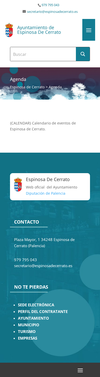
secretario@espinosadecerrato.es (52, 11)
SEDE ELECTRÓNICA (36, 305)
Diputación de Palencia (45, 193)
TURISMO (27, 331)
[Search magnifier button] (83, 54)
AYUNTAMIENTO (33, 318)
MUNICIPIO (28, 325)
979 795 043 (50, 5)
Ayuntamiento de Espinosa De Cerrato (39, 29)
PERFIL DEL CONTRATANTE (43, 311)
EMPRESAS (27, 338)
